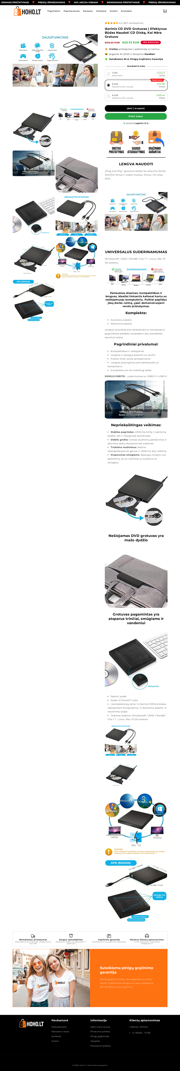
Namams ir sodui (60, 1031)
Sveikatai (56, 1036)
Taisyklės (95, 1041)
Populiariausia (59, 1027)
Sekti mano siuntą (100, 1027)
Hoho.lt (82, 1065)
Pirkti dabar (136, 116)
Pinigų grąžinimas (99, 1036)
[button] (136, 74)
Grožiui (55, 1041)
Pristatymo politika (100, 1046)
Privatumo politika (100, 1031)
